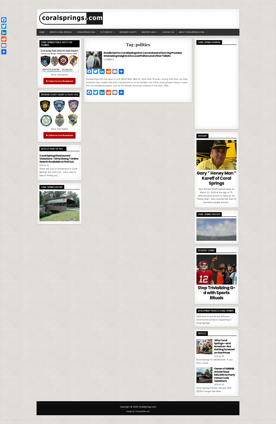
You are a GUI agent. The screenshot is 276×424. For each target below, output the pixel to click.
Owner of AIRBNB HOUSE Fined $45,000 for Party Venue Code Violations (224, 375)
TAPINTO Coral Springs (60, 32)
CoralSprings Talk (86, 32)
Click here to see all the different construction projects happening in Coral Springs (213, 319)
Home (41, 32)
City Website (106, 32)
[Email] (4, 45)
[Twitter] (4, 26)
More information (59, 74)
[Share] (4, 52)
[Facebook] (4, 20)
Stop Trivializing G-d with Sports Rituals (216, 293)
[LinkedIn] (4, 32)
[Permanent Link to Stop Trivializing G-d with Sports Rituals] (216, 270)
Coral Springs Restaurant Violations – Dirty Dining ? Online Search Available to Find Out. (58, 159)
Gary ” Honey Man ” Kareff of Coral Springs (216, 178)
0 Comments (109, 59)
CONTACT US (168, 32)
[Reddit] (4, 39)
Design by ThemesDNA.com (138, 411)
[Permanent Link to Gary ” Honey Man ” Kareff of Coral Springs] (216, 155)
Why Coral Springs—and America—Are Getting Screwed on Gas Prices (224, 346)
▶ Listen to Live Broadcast (59, 81)
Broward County (128, 32)
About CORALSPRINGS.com (191, 32)
